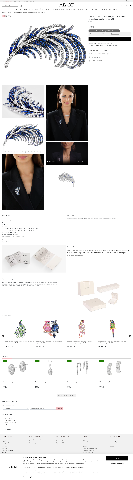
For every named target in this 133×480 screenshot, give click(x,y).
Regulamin (4, 446)
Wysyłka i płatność (6, 441)
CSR (84, 444)
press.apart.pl (113, 443)
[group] (20, 335)
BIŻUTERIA (19, 9)
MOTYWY (47, 9)
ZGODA (117, 458)
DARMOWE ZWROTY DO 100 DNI (21, 1)
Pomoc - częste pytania (8, 439)
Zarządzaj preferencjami (117, 463)
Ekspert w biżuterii (7, 418)
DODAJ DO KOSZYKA (109, 39)
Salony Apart (86, 441)
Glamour (9, 224)
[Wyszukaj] (3, 5)
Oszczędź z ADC (104, 31)
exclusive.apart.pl (114, 441)
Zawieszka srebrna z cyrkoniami (42, 382)
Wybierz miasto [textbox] (7, 408)
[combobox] (16, 408)
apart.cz (112, 444)
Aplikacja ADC (59, 441)
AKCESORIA (80, 9)
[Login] (121, 5)
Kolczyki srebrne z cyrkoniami (10, 382)
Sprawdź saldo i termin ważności (37, 441)
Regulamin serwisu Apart (89, 450)
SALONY (129, 1)
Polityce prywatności (78, 467)
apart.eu (112, 446)
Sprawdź (59, 408)
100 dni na (96, 45)
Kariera (85, 446)
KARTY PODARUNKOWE (92, 9)
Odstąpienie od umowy (7, 450)
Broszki (9, 12)
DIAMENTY (26, 9)
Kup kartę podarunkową (35, 439)
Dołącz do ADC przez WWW (63, 439)
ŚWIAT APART (113, 9)
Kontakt (4, 452)
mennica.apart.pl (114, 439)
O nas (84, 439)
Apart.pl (4, 12)
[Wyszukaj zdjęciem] (21, 5)
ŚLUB (41, 9)
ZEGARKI (61, 9)
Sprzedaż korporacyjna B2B (90, 448)
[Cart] (130, 5)
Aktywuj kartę (32, 443)
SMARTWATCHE (71, 9)
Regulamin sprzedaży (8, 427)
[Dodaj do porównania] (89, 60)
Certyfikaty (4, 448)
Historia (85, 443)
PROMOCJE (104, 9)
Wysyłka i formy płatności (9, 422)
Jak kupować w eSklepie (9, 420)
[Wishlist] (126, 5)
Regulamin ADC (60, 443)
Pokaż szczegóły (27, 477)
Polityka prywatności (88, 452)
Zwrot (3, 444)
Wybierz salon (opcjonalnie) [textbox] (37, 408)
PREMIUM (55, 9)
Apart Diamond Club (8, 424)
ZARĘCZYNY (35, 9)
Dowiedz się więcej (115, 34)
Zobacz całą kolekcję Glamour (66, 395)
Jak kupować (5, 443)
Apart (7, 223)
